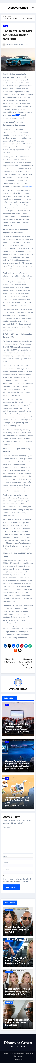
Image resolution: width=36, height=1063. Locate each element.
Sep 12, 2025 (24, 732)
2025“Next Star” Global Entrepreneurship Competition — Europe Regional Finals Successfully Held (16, 729)
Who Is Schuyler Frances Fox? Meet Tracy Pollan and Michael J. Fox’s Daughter (17, 993)
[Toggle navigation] (3, 8)
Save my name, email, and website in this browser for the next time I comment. (17, 880)
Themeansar (18, 1056)
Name (5, 856)
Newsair (28, 1053)
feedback (28, 186)
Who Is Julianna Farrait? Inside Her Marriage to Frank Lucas (17, 1022)
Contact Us (19, 1059)
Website (6, 870)
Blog (5, 26)
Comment (7, 827)
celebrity (9, 910)
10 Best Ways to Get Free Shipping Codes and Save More (17, 800)
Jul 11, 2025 (24, 805)
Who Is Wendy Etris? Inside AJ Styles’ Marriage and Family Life (17, 960)
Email (5, 863)
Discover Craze (18, 7)
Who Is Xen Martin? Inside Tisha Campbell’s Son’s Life (17, 929)
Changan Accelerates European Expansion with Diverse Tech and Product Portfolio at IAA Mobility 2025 (17, 766)
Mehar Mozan (13, 44)
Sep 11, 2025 (24, 769)
